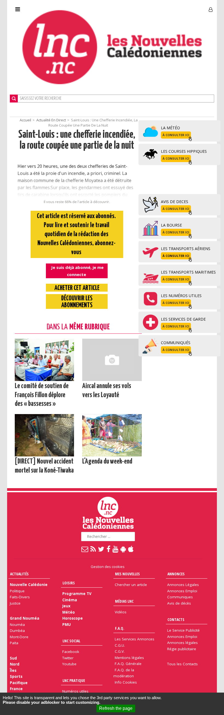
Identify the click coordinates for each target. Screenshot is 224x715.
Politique (17, 590)
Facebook (70, 651)
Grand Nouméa (24, 618)
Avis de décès (179, 603)
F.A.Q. (119, 628)
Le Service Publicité (183, 630)
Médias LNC (124, 601)
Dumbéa (17, 630)
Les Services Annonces (134, 639)
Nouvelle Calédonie (29, 584)
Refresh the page (115, 708)
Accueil (25, 120)
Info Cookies (126, 682)
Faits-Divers (20, 596)
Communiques (180, 596)
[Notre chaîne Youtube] (116, 548)
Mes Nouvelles (127, 573)
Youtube (69, 663)
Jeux (66, 605)
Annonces (176, 573)
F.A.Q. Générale (128, 663)
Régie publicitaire (181, 648)
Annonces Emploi (182, 590)
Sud (13, 658)
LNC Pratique (74, 680)
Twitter (67, 657)
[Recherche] (13, 98)
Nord (14, 664)
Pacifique (19, 682)
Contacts (175, 619)
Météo (68, 612)
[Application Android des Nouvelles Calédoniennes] (123, 548)
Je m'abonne (162, 7)
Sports (16, 676)
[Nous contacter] (85, 548)
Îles (13, 670)
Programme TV (77, 593)
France (16, 688)
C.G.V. (120, 651)
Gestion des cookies (108, 566)
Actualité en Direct (51, 120)
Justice (15, 603)
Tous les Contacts (182, 663)
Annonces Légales (183, 584)
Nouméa (17, 624)
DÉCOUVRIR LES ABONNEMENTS (77, 302)
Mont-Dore (19, 636)
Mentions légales (129, 657)
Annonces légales (182, 642)
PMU (66, 624)
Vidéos (120, 611)
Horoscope (72, 618)
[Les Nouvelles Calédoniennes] (112, 47)
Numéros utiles (75, 691)
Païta (14, 642)
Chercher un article (131, 584)
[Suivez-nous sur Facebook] (109, 548)
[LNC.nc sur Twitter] (101, 548)
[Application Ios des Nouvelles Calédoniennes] (131, 548)
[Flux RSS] (93, 548)
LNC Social (71, 640)
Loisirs (69, 582)
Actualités (19, 573)
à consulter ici (176, 135)
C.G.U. (120, 645)
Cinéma (69, 599)
